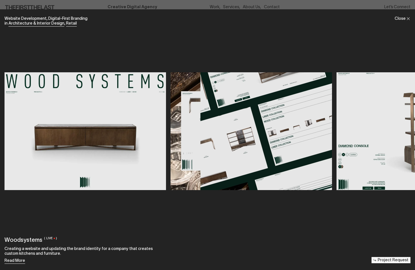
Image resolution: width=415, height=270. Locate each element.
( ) (50, 238)
